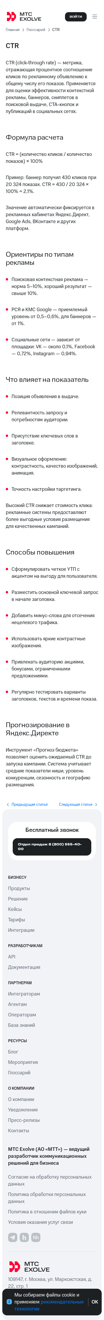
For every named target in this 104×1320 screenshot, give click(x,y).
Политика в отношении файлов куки (47, 1211)
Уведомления (23, 1109)
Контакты (18, 1130)
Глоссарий (19, 1072)
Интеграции (21, 930)
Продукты (19, 888)
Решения (17, 899)
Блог (13, 1052)
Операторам (22, 1014)
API (11, 956)
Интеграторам (24, 994)
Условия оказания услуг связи (40, 1222)
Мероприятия (23, 1062)
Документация (24, 967)
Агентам (17, 1004)
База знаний (21, 1025)
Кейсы (15, 909)
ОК (95, 1302)
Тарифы (16, 919)
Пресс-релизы (24, 1120)
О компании (21, 1099)
